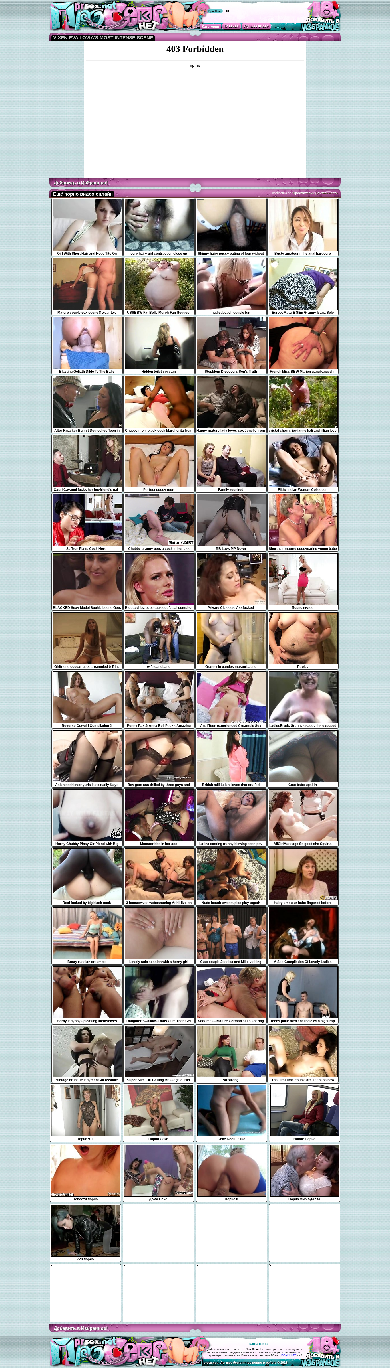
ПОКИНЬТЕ (289, 1355)
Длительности (326, 193)
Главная (231, 26)
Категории (210, 27)
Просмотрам (303, 193)
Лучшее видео (256, 26)
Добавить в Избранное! (81, 182)
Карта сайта (258, 1343)
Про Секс (215, 11)
